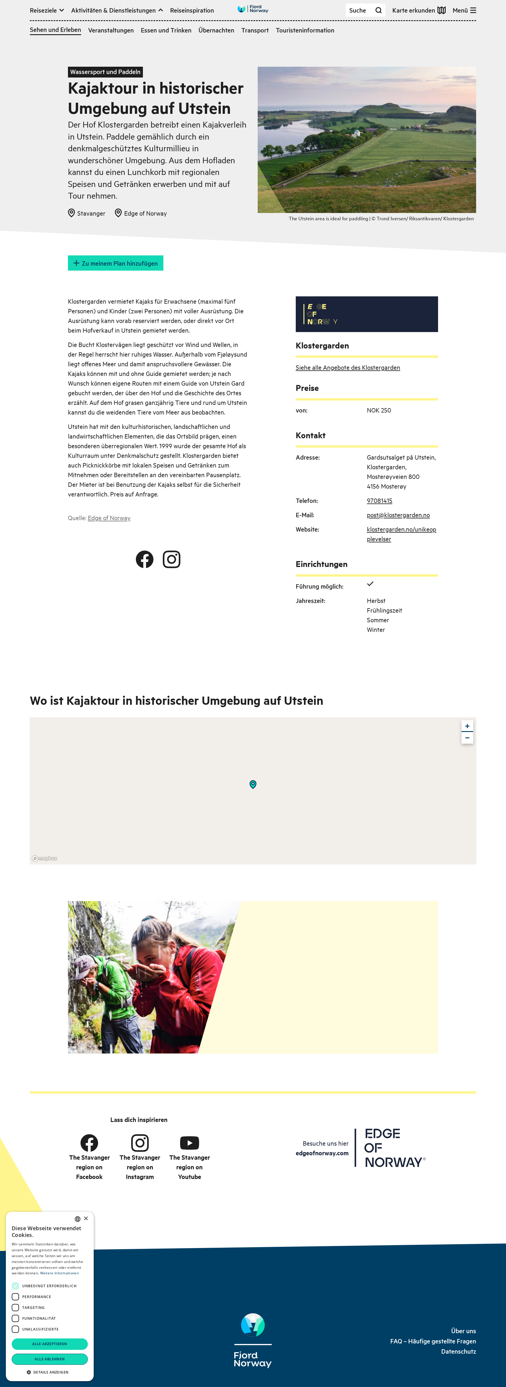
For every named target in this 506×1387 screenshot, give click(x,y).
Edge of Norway (109, 517)
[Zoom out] (467, 738)
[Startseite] (253, 1340)
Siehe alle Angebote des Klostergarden (348, 367)
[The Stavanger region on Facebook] (89, 1143)
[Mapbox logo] (44, 858)
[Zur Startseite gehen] (253, 9)
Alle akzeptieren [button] (49, 1343)
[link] (463, 1331)
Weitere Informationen (59, 1273)
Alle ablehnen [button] (50, 1359)
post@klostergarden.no (398, 515)
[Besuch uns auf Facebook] (144, 559)
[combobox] (78, 1219)
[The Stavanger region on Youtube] (189, 1143)
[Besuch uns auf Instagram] (171, 559)
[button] (50, 1372)
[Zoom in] (467, 726)
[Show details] (253, 784)
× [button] (85, 1218)
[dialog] (50, 1296)
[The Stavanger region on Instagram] (140, 1143)
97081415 (379, 500)
